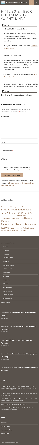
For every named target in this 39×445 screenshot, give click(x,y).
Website (4, 159)
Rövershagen (7, 287)
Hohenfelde (11, 216)
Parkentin (6, 220)
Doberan (10, 213)
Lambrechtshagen (9, 265)
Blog (31, 210)
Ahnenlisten (5, 207)
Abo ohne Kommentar (29, 170)
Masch (18, 218)
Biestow (5, 246)
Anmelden (4, 423)
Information (5, 302)
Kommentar (5, 116)
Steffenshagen (8, 291)
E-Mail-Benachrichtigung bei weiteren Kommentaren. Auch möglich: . (19, 168)
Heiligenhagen (8, 258)
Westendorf (16, 230)
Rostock (5, 227)
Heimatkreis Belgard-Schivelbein (11, 408)
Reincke (33, 224)
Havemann (4, 216)
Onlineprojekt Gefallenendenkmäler (12, 393)
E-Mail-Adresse (7, 150)
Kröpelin (6, 261)
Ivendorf (19, 216)
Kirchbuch (29, 216)
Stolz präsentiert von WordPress (9, 442)
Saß (12, 228)
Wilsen (23, 230)
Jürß (24, 216)
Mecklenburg (26, 218)
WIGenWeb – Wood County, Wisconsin (13, 399)
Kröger (13, 218)
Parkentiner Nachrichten (15, 224)
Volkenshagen (8, 295)
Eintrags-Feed (5, 426)
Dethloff (3, 213)
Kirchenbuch (5, 218)
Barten (26, 207)
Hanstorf (6, 254)
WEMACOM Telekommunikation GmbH (13, 404)
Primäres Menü (36, 2)
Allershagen (14, 207)
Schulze (17, 228)
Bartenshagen (9, 209)
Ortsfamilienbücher (7, 243)
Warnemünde (6, 230)
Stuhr (21, 228)
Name (3, 142)
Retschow (6, 280)
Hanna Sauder (24, 212)
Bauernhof (23, 209)
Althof (20, 207)
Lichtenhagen (7, 269)
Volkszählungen (28, 228)
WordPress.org (5, 433)
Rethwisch (6, 276)
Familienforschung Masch (16, 2)
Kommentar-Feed (6, 430)
